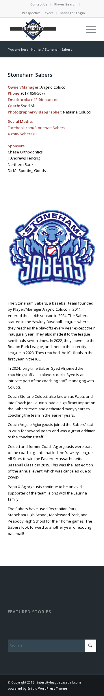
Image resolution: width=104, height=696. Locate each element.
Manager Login (72, 13)
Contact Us (38, 4)
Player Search (65, 4)
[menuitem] (39, 4)
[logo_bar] (43, 29)
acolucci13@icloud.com (40, 99)
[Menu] (88, 29)
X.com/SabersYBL (23, 133)
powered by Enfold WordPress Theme (37, 688)
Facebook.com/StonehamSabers (36, 127)
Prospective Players (37, 13)
